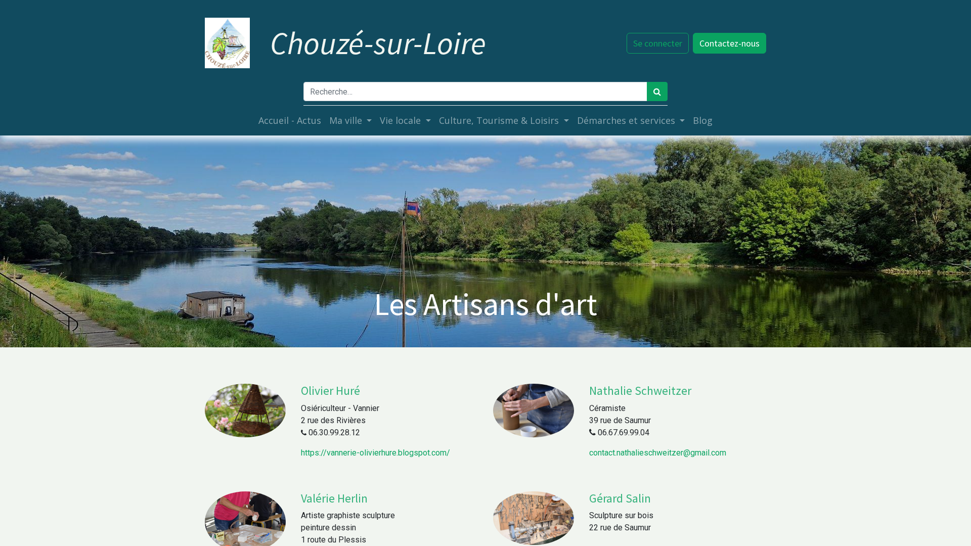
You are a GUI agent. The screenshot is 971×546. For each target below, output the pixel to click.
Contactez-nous (729, 43)
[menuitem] (289, 120)
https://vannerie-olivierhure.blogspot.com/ (375, 453)
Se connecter (657, 43)
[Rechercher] (657, 91)
